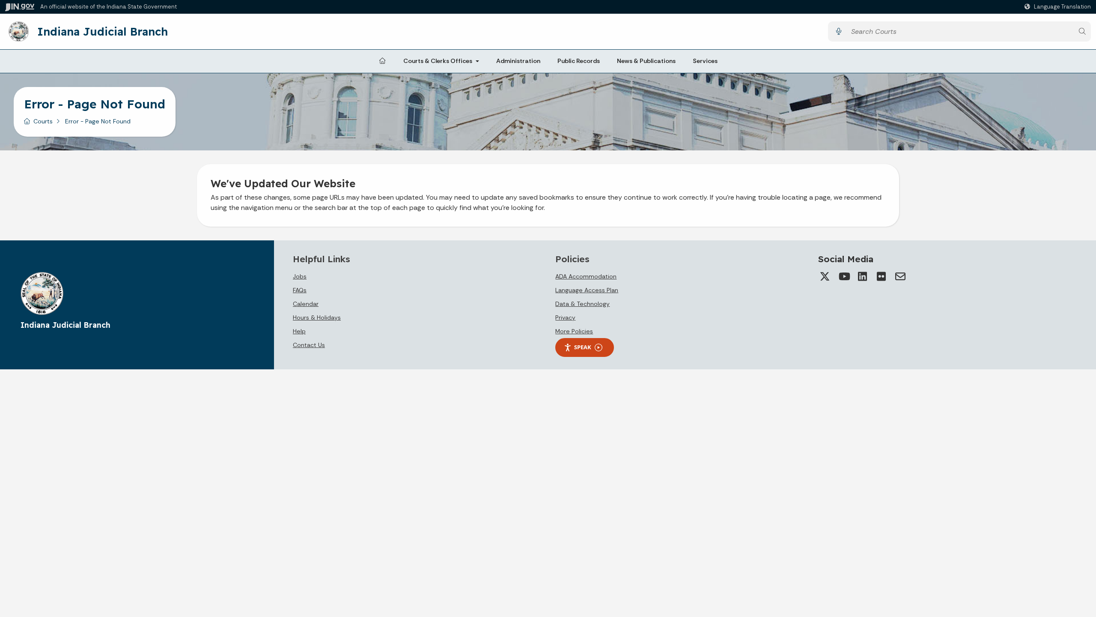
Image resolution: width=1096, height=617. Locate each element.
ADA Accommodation (585, 276)
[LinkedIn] (863, 276)
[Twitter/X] (825, 276)
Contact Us (309, 345)
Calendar (306, 304)
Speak (582, 347)
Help (299, 331)
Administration (518, 61)
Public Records (578, 61)
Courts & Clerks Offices (437, 61)
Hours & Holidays (317, 317)
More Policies (574, 331)
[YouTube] (844, 276)
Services (705, 61)
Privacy (565, 317)
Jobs (300, 276)
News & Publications (646, 61)
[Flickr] (881, 276)
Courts (43, 121)
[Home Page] (382, 61)
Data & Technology (582, 304)
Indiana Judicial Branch (102, 31)
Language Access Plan (586, 290)
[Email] (900, 276)
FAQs (300, 290)
